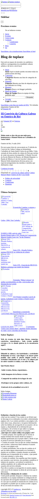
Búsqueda (30, 97)
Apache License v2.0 (16, 495)
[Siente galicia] (6, 399)
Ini (6, 48)
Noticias (17, 121)
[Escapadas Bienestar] (9, 393)
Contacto (8, 40)
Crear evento (9, 38)
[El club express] (8, 397)
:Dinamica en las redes (8, 491)
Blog (7, 46)
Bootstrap (4, 493)
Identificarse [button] (5, 10)
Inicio (7, 34)
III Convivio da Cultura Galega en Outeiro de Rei (18, 115)
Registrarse (13, 10)
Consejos (13, 44)
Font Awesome (27, 495)
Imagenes (8, 184)
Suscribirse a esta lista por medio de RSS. (15, 105)
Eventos (8, 36)
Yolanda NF (7, 121)
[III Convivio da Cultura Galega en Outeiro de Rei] (19, 131)
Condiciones (14, 42)
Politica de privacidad (12, 178)
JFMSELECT (6, 8)
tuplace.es (17, 489)
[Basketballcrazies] (8, 395)
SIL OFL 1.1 (13, 497)
